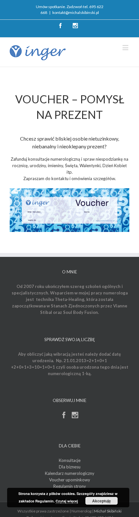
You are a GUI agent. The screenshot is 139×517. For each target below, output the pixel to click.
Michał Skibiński (108, 511)
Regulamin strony (69, 486)
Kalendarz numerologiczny (69, 473)
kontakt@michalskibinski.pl (75, 12)
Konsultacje (69, 460)
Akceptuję (101, 501)
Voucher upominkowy (69, 479)
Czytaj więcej (67, 501)
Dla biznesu (69, 466)
